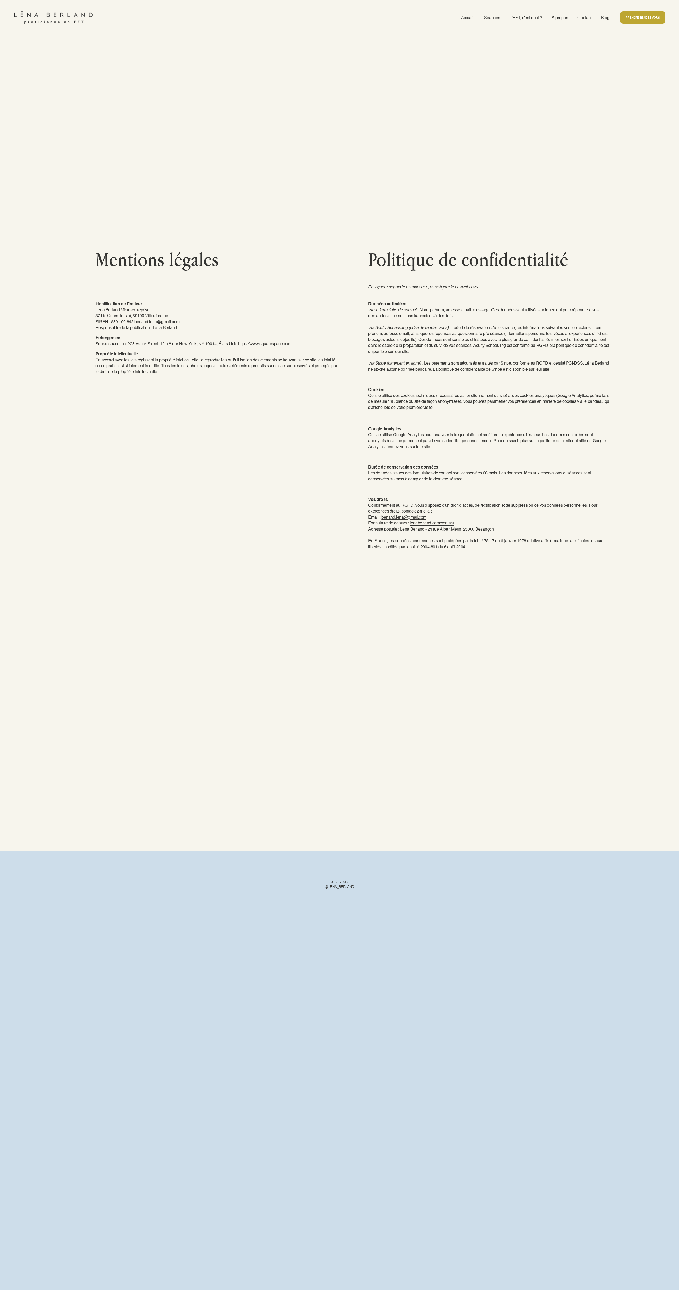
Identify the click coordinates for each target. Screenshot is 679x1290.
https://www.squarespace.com (264, 343)
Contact (584, 17)
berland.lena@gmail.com (157, 321)
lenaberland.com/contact (432, 523)
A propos (560, 17)
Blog (605, 17)
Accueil (468, 17)
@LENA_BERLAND (339, 886)
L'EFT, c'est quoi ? (526, 17)
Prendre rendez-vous (643, 17)
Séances (492, 17)
